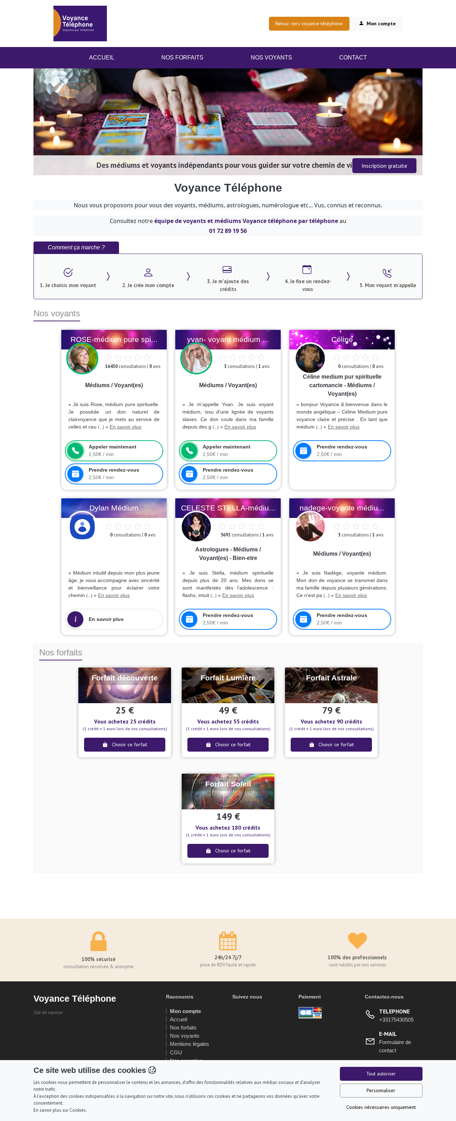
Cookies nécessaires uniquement (381, 1107)
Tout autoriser (381, 1073)
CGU (176, 1052)
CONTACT (353, 58)
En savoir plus (125, 427)
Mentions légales (189, 1044)
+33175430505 (396, 1020)
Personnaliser (381, 1090)
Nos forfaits (183, 1027)
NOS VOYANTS (271, 58)
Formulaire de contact (395, 1046)
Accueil (178, 1019)
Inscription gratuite (384, 165)
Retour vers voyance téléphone (309, 23)
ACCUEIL (104, 57)
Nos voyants (185, 1036)
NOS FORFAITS (182, 58)
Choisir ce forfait (128, 744)
